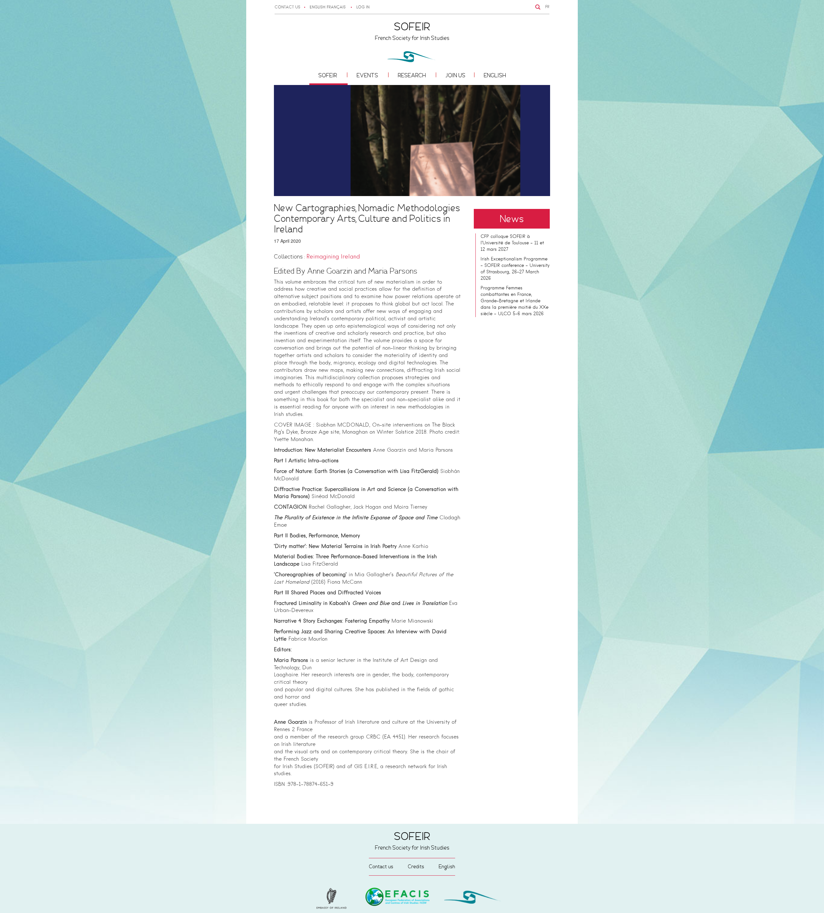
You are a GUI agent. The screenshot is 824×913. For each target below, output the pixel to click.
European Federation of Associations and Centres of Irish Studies (333, 898)
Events (368, 75)
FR (547, 7)
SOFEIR (328, 75)
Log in (363, 7)
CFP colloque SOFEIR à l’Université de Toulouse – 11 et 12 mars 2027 (512, 243)
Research (412, 75)
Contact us (287, 7)
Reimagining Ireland (333, 257)
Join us (455, 75)
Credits (416, 866)
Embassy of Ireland (397, 897)
